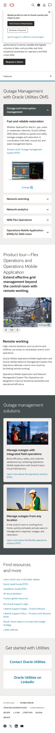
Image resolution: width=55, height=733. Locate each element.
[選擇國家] (38, 5)
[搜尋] (33, 5)
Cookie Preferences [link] (37, 707)
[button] (5, 5)
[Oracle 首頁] (12, 5)
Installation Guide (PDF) (15, 588)
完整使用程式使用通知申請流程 (15, 707)
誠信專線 (39, 712)
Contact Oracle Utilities (27, 662)
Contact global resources (15, 598)
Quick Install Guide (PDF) (15, 584)
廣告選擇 (6, 712)
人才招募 (16, 712)
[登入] (44, 5)
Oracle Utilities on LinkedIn (27, 679)
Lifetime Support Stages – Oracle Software (24, 608)
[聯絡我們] (50, 5)
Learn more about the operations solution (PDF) (27, 476)
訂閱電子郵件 (28, 712)
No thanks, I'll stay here (17, 30)
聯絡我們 (6, 717)
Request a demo (14, 61)
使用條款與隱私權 (27, 703)
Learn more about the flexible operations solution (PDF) (27, 542)
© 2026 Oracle (8, 703)
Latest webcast (10, 629)
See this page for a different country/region (25, 37)
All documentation (12, 593)
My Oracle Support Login (15, 603)
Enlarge (26, 187)
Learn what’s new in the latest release (21, 579)
